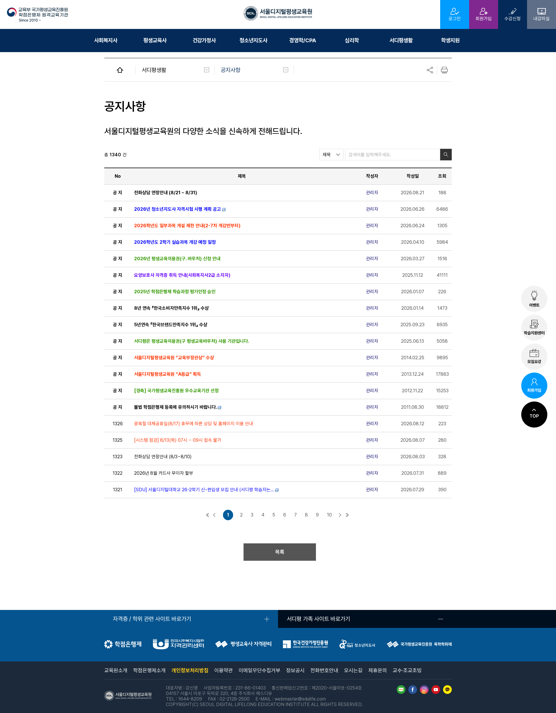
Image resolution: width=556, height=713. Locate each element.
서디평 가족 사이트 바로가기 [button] (318, 618)
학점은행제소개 (149, 670)
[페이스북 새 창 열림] (412, 692)
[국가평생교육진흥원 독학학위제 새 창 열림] (419, 645)
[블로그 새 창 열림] (401, 692)
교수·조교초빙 (407, 670)
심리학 (352, 40)
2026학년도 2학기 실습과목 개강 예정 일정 (175, 242)
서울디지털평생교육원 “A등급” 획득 (167, 374)
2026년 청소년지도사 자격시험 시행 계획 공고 (177, 209)
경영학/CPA (302, 40)
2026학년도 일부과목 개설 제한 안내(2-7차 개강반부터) (187, 225)
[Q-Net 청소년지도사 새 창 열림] (357, 647)
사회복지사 (105, 40)
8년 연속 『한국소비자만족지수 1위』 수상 (171, 308)
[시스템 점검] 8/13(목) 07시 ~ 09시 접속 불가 (177, 440)
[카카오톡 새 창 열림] (447, 692)
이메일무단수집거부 (259, 670)
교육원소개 (115, 670)
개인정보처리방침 (190, 670)
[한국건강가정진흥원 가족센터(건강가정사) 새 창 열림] (305, 646)
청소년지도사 (253, 40)
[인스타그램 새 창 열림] (424, 692)
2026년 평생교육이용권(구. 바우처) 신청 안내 (177, 258)
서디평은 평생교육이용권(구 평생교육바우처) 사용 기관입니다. (191, 341)
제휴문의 (377, 670)
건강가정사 (204, 40)
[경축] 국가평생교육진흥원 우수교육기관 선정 (176, 390)
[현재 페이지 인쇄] (444, 70)
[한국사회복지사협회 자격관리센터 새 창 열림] (178, 647)
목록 (279, 552)
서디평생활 (401, 40)
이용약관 (223, 670)
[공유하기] (430, 70)
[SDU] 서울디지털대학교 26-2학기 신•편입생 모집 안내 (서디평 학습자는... (204, 489)
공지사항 (230, 70)
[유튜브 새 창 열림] (435, 692)
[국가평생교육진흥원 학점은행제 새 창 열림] (122, 647)
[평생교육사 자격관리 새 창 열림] (243, 646)
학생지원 (450, 40)
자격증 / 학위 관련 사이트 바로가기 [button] (152, 618)
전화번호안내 (324, 670)
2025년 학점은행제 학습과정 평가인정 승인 (174, 291)
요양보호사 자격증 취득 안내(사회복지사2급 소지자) (182, 275)
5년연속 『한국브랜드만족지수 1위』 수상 (170, 324)
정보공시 (295, 670)
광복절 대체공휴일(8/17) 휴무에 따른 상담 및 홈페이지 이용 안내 (193, 423)
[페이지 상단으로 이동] (534, 414)
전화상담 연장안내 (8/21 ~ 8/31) (165, 192)
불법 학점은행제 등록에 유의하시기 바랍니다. (175, 407)
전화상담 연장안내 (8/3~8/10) (163, 456)
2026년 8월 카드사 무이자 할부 (163, 473)
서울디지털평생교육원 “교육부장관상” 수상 (174, 357)
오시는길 (353, 670)
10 (329, 515)
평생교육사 (155, 40)
